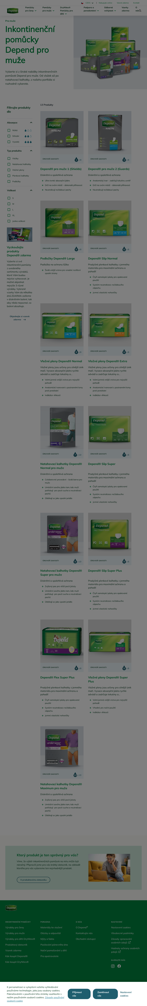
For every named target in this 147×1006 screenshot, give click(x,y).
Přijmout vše (77, 994)
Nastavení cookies (125, 994)
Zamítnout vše (103, 994)
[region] (73, 994)
